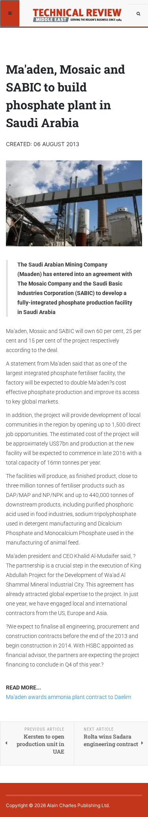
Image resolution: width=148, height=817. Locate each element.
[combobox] (138, 14)
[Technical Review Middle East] (79, 13)
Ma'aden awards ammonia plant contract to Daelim (68, 697)
